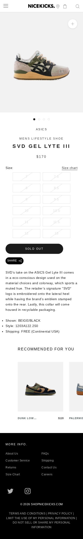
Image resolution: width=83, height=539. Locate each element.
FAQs (45, 453)
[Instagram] (28, 491)
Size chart (69, 168)
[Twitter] (10, 491)
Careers (47, 474)
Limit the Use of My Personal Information (40, 518)
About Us (12, 453)
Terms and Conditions (27, 513)
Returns (11, 467)
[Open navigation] (5, 5)
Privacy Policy (60, 513)
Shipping (48, 460)
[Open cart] (63, 5)
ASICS (41, 129)
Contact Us (49, 467)
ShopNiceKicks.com (47, 504)
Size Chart (13, 474)
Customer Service (18, 460)
